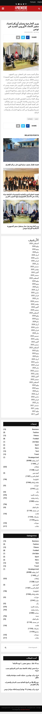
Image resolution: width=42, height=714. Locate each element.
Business (35, 429)
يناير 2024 (35, 333)
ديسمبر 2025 (34, 266)
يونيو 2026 (35, 249)
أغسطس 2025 (34, 278)
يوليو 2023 (35, 350)
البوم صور (36, 473)
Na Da (35, 32)
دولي (37, 489)
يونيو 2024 (35, 319)
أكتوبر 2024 (35, 307)
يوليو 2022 (35, 385)
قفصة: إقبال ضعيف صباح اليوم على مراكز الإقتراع (22, 165)
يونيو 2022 (35, 388)
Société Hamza (25, 709)
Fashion (36, 432)
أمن (37, 464)
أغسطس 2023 (34, 347)
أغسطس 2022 (34, 382)
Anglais (39, 2)
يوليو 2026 (35, 246)
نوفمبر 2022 (35, 373)
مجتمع (37, 520)
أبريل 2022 (35, 394)
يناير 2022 (35, 402)
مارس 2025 (35, 292)
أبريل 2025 (35, 290)
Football (36, 439)
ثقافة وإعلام (35, 482)
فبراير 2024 (35, 330)
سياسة (36, 501)
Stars (37, 448)
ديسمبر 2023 (34, 336)
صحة (37, 504)
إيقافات (36, 467)
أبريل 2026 (35, 255)
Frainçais (33, 2)
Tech (37, 451)
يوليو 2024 (35, 316)
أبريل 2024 (35, 324)
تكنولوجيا (36, 479)
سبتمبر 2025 (35, 275)
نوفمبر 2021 (35, 408)
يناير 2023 (35, 368)
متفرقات (36, 517)
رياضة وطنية (35, 498)
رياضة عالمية (35, 495)
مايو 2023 (36, 356)
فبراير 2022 (35, 399)
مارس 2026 (35, 258)
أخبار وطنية (35, 460)
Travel (36, 454)
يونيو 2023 (35, 353)
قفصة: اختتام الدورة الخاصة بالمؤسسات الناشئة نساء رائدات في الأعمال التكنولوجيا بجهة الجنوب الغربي (21, 196)
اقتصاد (37, 470)
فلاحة (37, 514)
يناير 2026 (35, 264)
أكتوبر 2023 (35, 342)
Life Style (35, 442)
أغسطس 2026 (34, 243)
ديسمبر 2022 (34, 371)
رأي (37, 492)
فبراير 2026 (35, 261)
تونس (36, 118)
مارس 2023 (35, 362)
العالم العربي (35, 476)
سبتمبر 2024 (35, 310)
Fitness (36, 435)
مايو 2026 (36, 252)
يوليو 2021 (35, 411)
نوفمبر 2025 (35, 269)
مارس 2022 (35, 397)
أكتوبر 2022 (35, 376)
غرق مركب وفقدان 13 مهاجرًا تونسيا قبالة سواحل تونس (21, 689)
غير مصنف (35, 511)
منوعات (36, 523)
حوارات (36, 485)
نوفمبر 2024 (35, 304)
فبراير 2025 (35, 295)
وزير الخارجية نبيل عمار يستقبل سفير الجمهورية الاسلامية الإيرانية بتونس (23, 227)
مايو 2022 (36, 391)
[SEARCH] (5, 647)
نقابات (37, 526)
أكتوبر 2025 (35, 272)
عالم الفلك (35, 507)
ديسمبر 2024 (34, 301)
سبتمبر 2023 (35, 345)
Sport (37, 445)
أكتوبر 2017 (35, 414)
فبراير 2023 (35, 365)
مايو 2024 (36, 321)
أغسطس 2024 (34, 313)
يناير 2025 (35, 298)
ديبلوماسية (30, 118)
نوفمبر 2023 (35, 339)
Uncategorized (33, 457)
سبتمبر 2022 (35, 379)
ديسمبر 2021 (34, 405)
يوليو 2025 (35, 281)
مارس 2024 (35, 327)
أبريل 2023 (35, 359)
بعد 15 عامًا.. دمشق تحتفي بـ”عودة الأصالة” (25, 663)
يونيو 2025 (35, 284)
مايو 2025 (36, 287)
